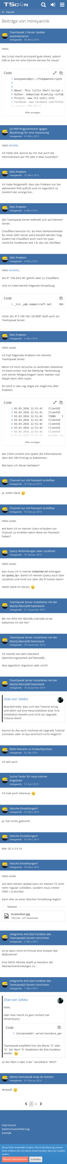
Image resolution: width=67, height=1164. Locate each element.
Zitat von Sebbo (16, 699)
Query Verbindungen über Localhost (32, 551)
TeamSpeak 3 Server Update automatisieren (27, 34)
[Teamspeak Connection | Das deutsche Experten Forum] (15, 4)
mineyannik (16, 39)
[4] (8, 90)
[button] (62, 4)
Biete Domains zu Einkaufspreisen (31, 749)
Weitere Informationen (15, 1159)
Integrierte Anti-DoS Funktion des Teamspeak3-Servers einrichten (30, 936)
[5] (8, 94)
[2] (8, 83)
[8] (8, 106)
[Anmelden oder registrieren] (53, 4)
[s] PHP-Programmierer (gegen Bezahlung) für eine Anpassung (29, 130)
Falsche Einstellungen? (24, 808)
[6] (8, 98)
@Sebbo (14, 270)
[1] (8, 79)
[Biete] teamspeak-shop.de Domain (32, 1077)
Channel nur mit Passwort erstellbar (32, 480)
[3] (8, 87)
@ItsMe (13, 145)
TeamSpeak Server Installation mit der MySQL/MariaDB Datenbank (33, 604)
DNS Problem (18, 171)
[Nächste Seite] (41, 1104)
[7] (8, 102)
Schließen (36, 1159)
